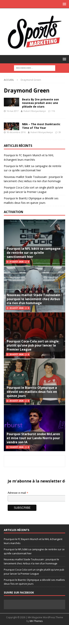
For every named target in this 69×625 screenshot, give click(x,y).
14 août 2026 (16, 447)
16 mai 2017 (12, 111)
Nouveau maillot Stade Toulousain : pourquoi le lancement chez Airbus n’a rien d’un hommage (34, 299)
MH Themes (36, 621)
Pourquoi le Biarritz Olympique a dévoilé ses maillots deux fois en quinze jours (32, 392)
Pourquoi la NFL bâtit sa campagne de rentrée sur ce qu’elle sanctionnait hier (34, 252)
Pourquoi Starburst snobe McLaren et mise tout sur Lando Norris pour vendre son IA (33, 438)
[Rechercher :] (34, 68)
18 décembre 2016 (16, 132)
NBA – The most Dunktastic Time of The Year (41, 125)
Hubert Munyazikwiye (34, 111)
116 (53, 111)
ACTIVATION (13, 212)
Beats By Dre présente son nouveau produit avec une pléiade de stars (40, 103)
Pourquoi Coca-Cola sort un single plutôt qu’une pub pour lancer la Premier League (33, 345)
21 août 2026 (16, 261)
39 (59, 132)
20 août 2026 (16, 308)
